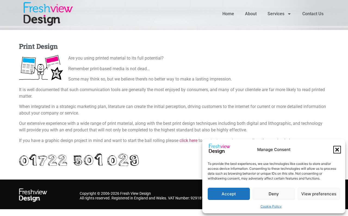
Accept (229, 193)
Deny (274, 193)
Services (276, 13)
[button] (337, 149)
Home (228, 13)
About (251, 13)
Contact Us (313, 13)
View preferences (318, 193)
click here (188, 140)
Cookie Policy (271, 206)
